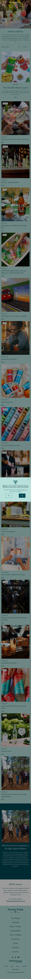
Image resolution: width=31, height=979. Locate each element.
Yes (22, 495)
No (9, 495)
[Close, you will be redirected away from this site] (29, 479)
